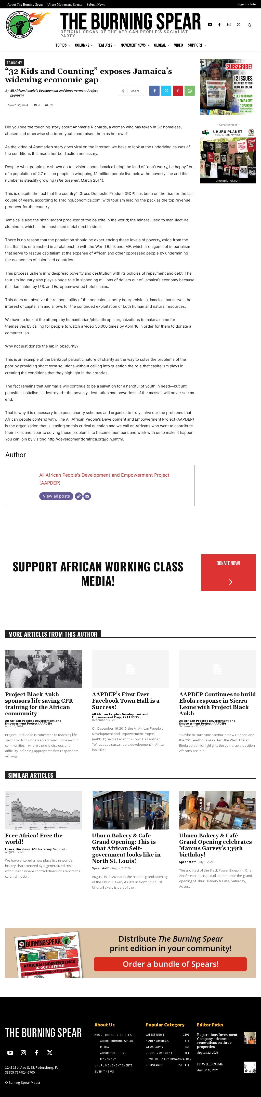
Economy (14, 62)
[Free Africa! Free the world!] (43, 810)
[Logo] (34, 1032)
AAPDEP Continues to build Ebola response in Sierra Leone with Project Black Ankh (217, 704)
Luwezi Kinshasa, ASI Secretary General (35, 849)
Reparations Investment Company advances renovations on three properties (217, 1041)
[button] (249, 25)
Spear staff (100, 868)
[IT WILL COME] (250, 1067)
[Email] (87, 496)
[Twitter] (238, 24)
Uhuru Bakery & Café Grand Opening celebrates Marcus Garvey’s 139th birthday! (215, 845)
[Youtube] (210, 24)
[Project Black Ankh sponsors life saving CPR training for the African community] (43, 669)
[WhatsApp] (190, 91)
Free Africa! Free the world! (33, 839)
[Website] (79, 496)
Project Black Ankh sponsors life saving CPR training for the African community (39, 704)
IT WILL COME (210, 1064)
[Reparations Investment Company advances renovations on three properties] (250, 1038)
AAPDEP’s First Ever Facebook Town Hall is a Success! (126, 701)
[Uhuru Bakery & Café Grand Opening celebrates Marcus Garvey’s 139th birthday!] (217, 810)
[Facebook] (219, 24)
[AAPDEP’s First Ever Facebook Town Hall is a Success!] (130, 669)
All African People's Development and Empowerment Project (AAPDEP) (54, 93)
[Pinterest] (178, 91)
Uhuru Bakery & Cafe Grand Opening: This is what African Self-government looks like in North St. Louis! (126, 849)
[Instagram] (229, 24)
